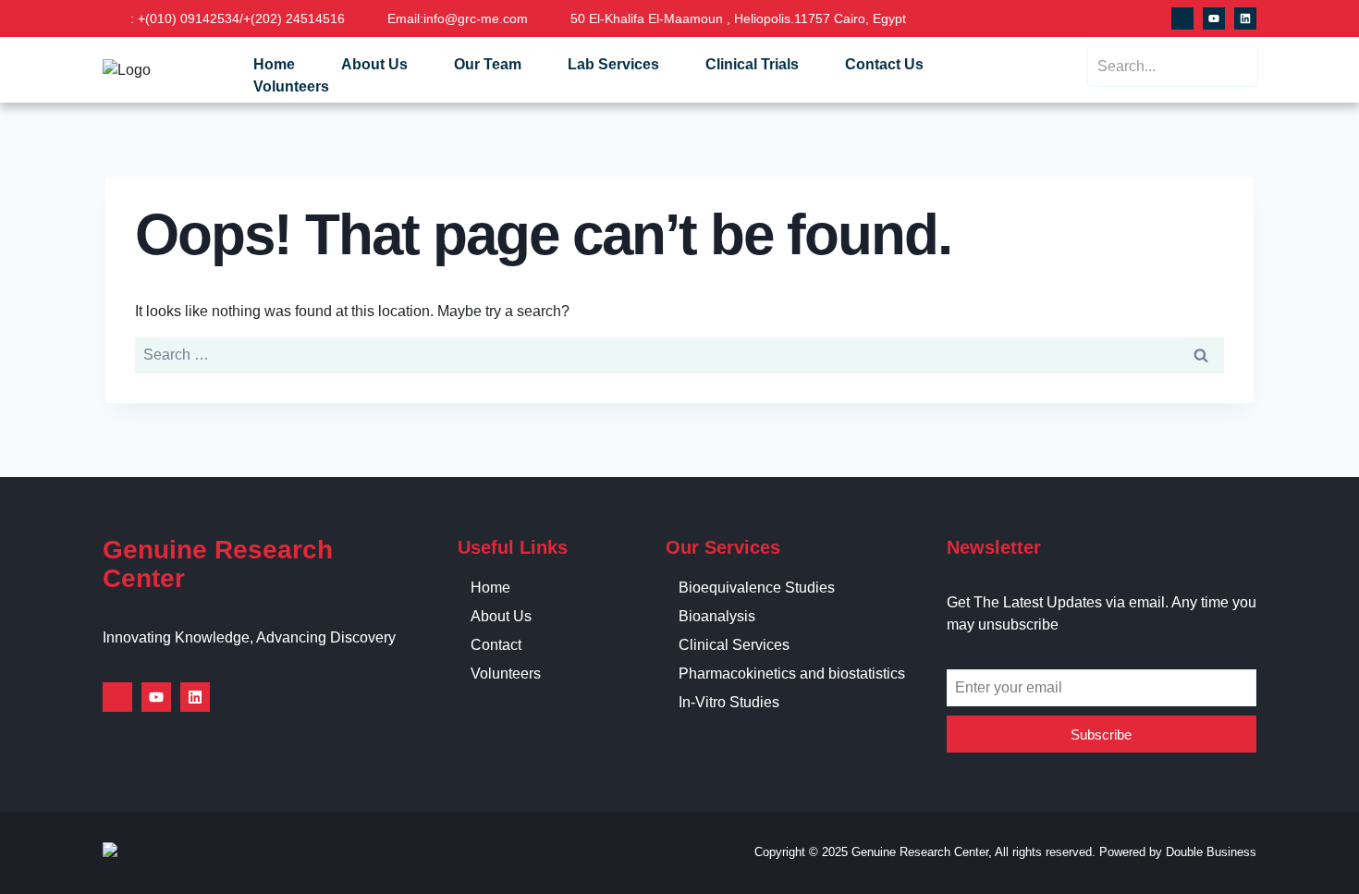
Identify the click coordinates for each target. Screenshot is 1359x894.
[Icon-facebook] (1182, 18)
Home (274, 64)
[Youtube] (1214, 18)
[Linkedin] (1245, 18)
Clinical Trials (752, 64)
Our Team (487, 64)
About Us (374, 64)
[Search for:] (679, 354)
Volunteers (291, 86)
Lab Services (613, 64)
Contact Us (884, 64)
